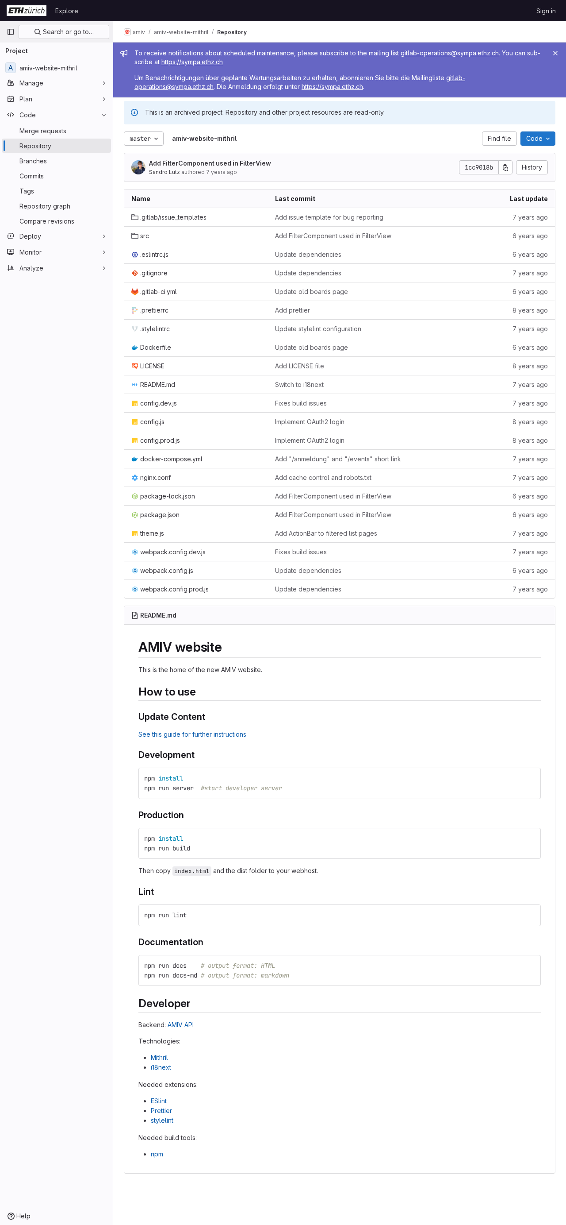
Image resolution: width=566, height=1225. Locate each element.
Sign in (546, 11)
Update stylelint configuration (318, 328)
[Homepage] (26, 11)
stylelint (162, 1120)
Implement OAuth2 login (309, 421)
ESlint (159, 1101)
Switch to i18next (299, 384)
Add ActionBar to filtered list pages (326, 533)
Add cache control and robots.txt (323, 477)
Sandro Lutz (164, 172)
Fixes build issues (301, 403)
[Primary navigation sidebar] (11, 32)
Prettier (161, 1110)
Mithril (159, 1057)
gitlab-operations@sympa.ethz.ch (450, 53)
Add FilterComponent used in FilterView (210, 163)
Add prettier (292, 310)
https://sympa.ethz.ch (192, 62)
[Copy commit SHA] (505, 167)
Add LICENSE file (299, 366)
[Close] (555, 53)
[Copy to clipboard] (530, 778)
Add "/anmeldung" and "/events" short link (338, 459)
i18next (161, 1067)
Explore (66, 11)
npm (157, 1154)
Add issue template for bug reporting (329, 217)
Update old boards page (311, 291)
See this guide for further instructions (192, 734)
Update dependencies (308, 254)
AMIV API (181, 1024)
